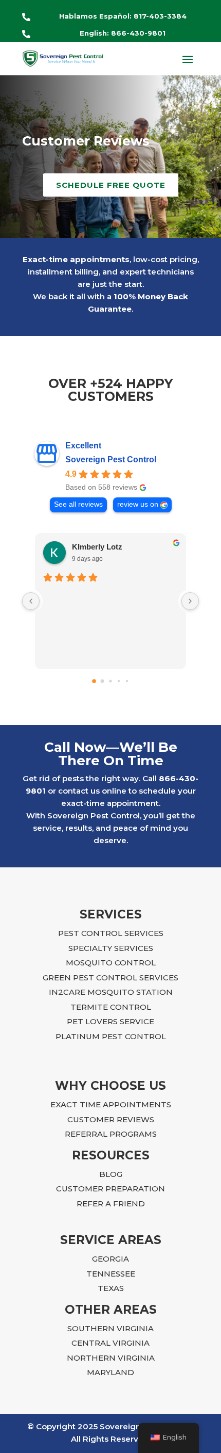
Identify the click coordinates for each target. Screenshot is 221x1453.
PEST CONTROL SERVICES (110, 933)
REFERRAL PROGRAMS (111, 1134)
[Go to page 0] (94, 681)
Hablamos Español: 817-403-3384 (123, 16)
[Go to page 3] (119, 681)
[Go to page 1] (102, 681)
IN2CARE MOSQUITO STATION (111, 992)
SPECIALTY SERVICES (110, 948)
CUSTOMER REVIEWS (110, 1119)
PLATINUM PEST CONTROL (111, 1036)
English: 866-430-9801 (122, 33)
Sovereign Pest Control (110, 459)
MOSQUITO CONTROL (111, 962)
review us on (137, 504)
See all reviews (78, 504)
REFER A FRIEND (111, 1203)
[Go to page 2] (110, 681)
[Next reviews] (190, 601)
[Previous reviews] (31, 601)
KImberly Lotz (97, 546)
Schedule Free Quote (110, 185)
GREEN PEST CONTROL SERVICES (110, 977)
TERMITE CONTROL (110, 1007)
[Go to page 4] (127, 681)
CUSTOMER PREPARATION (110, 1188)
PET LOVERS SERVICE (110, 1021)
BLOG (110, 1174)
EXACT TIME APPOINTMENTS (110, 1104)
